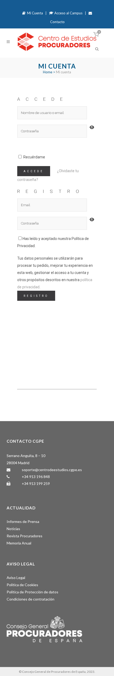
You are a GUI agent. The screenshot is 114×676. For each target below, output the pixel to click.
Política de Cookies (22, 584)
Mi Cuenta (34, 13)
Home (47, 72)
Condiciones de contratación (30, 599)
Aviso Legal (16, 577)
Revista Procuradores (24, 536)
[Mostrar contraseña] (90, 127)
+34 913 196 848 (36, 476)
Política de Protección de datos (32, 592)
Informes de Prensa (23, 521)
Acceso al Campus (68, 13)
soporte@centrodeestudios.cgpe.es (52, 469)
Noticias (13, 528)
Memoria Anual (19, 543)
